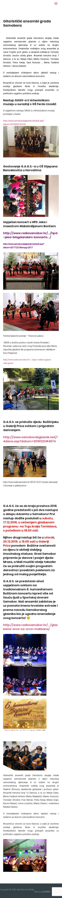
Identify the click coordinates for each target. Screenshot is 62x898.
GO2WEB (46, 891)
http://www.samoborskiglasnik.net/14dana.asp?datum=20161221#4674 (30, 439)
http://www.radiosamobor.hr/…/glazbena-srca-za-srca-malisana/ (30, 627)
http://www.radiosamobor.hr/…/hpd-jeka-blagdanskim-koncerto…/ (30, 235)
